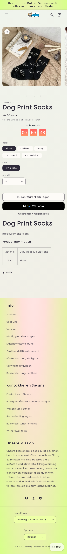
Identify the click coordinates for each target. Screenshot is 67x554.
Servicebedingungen (19, 365)
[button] (6, 14)
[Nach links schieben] (26, 96)
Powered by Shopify (43, 546)
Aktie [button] (9, 272)
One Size (11, 168)
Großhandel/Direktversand (23, 351)
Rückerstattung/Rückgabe (23, 358)
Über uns (12, 321)
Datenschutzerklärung (20, 343)
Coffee (25, 148)
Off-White (32, 155)
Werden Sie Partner (18, 409)
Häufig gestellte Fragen (21, 336)
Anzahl (6, 175)
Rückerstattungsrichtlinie (22, 373)
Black (9, 148)
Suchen (11, 314)
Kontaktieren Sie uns (19, 394)
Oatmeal (11, 155)
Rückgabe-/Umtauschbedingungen (28, 401)
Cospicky (27, 546)
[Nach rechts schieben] (40, 96)
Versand (6, 120)
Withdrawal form (17, 431)
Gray (41, 148)
